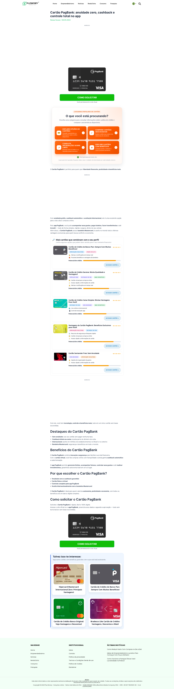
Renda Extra (92, 4)
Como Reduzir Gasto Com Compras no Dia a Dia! (124, 649)
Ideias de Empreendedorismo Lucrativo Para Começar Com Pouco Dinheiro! (122, 654)
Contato (72, 654)
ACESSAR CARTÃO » (112, 265)
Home (55, 4)
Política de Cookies (75, 664)
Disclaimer (72, 667)
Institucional (76, 645)
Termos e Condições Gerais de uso (81, 660)
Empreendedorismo (67, 4)
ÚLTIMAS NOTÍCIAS (116, 645)
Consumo (103, 4)
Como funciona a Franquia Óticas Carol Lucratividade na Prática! (121, 660)
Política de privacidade (77, 657)
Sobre (71, 650)
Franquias (113, 4)
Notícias (81, 4)
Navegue (35, 645)
